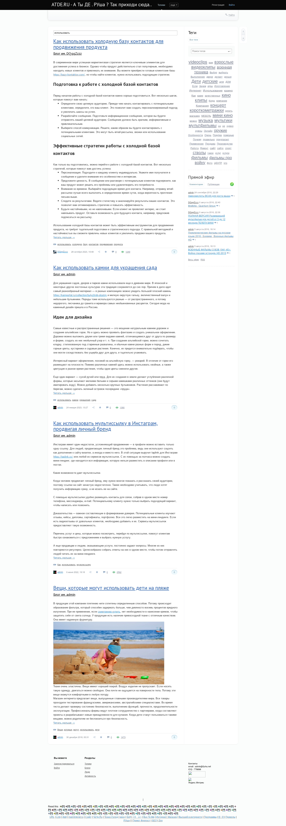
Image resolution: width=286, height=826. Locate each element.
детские (210, 81)
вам (211, 62)
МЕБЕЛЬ (206, 115)
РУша (127, 820)
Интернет (195, 90)
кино (226, 95)
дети (97, 729)
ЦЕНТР (218, 162)
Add (64, 816)
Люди (87, 771)
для (221, 81)
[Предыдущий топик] (243, 32)
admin (191, 192)
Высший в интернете (190, 816)
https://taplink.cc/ (63, 456)
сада (93, 399)
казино (228, 90)
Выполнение (198, 76)
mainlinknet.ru (75, 816)
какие (200, 95)
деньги (228, 76)
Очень (207, 135)
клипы (201, 100)
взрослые (223, 62)
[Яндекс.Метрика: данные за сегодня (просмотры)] (196, 781)
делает (219, 76)
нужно (230, 125)
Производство (225, 143)
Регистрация (218, 4)
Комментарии (196, 184)
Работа (194, 148)
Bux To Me (148, 816)
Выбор (213, 72)
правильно (209, 139)
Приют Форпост (141, 820)
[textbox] (211, 51)
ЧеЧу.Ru (98, 816)
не (223, 125)
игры (210, 86)
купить (228, 110)
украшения (84, 399)
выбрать (223, 72)
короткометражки (207, 110)
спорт (228, 148)
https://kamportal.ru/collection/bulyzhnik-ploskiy (80, 295)
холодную (77, 244)
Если (195, 86)
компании (221, 100)
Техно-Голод (111, 816)
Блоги (87, 767)
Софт (88, 816)
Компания (202, 105)
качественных (212, 95)
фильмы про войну (213, 160)
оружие (220, 130)
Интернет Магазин (166, 816)
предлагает (222, 139)
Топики (161, 4)
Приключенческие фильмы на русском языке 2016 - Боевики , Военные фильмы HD (210, 236)
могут (76, 729)
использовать (64, 244)
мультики (223, 120)
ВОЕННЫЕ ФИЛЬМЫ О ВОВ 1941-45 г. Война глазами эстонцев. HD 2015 (209, 251)
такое (210, 153)
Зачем (202, 86)
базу (85, 244)
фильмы (199, 157)
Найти (232, 14)
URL (52, 816)
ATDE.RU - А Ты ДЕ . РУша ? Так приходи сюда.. (102, 4)
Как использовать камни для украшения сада (105, 267)
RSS (203, 259)
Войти (232, 4)
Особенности (195, 135)
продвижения (106, 244)
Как (193, 95)
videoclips (198, 62)
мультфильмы (203, 125)
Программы (210, 816)
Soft (129, 816)
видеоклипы (203, 67)
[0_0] (221, 816)
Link (58, 816)
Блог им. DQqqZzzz (67, 53)
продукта (118, 244)
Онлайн (208, 130)
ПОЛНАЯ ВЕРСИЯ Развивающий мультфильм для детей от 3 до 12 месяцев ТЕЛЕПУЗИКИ (206, 219)
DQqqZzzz (193, 202)
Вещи (60, 729)
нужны (198, 130)
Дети (196, 81)
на (219, 125)
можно (193, 120)
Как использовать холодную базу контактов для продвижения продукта (108, 44)
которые (68, 729)
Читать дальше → (64, 237)
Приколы (230, 816)
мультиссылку (84, 564)
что (225, 162)
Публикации (213, 184)
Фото (209, 162)
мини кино (223, 115)
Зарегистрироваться (64, 763)
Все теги (193, 39)
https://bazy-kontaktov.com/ (69, 74)
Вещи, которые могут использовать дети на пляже (111, 587)
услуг (218, 153)
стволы (199, 152)
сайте (220, 148)
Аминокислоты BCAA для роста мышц (209, 195)
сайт (213, 148)
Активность (90, 775)
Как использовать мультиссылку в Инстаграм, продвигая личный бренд (105, 426)
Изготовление (222, 86)
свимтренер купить (109, 611)
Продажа (210, 143)
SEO (154, 820)
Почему (197, 139)
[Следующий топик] (243, 38)
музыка (205, 120)
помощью (228, 135)
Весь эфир (193, 259)
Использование (213, 90)
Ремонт (204, 148)
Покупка (217, 135)
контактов (93, 244)
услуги (225, 153)
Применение (196, 143)
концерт (218, 105)
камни (75, 399)
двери (209, 76)
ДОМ (228, 81)
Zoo (161, 820)
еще (173, 4)
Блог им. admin (64, 274)
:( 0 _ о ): (137, 816)
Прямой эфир (201, 177)
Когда (212, 100)
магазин (194, 116)
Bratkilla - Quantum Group (202, 205)
